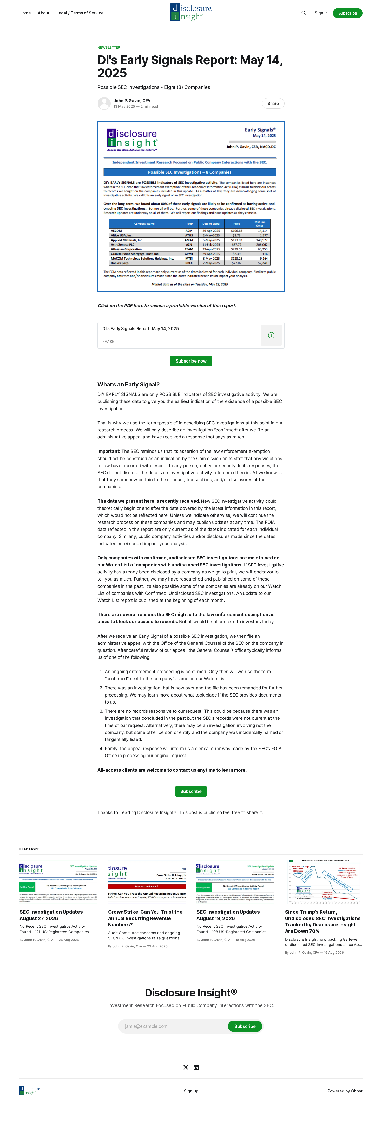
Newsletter (108, 47)
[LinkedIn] (196, 1067)
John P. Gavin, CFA (132, 100)
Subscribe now (191, 361)
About (43, 12)
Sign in (321, 12)
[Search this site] (304, 13)
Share (273, 103)
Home (25, 12)
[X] (185, 1067)
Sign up (191, 1090)
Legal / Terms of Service (80, 12)
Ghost (357, 1090)
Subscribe (347, 13)
